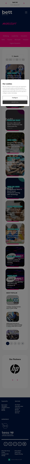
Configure (15, 97)
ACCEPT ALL (15, 102)
